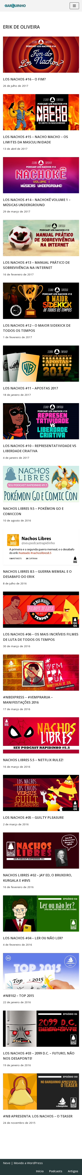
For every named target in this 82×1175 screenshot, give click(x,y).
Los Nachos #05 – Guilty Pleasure (33, 817)
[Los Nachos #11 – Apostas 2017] (41, 364)
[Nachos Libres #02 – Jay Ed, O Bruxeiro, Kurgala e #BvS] (41, 850)
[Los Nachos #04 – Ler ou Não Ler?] (41, 913)
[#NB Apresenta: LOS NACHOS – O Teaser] (41, 1091)
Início (40, 1171)
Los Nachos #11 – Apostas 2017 (30, 388)
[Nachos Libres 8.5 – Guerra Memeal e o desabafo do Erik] (41, 547)
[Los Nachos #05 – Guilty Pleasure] (41, 793)
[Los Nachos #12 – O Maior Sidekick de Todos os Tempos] (41, 301)
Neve (6, 1163)
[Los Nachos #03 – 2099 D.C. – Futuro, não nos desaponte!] (41, 1029)
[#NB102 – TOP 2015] (41, 971)
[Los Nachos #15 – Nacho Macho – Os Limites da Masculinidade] (41, 112)
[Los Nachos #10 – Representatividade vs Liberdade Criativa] (41, 421)
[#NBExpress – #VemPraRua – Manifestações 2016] (41, 673)
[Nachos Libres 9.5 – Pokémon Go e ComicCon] (41, 484)
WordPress (35, 1163)
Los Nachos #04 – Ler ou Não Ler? (33, 938)
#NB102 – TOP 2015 (18, 995)
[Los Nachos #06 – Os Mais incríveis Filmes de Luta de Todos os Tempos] (41, 610)
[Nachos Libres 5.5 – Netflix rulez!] (41, 735)
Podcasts (55, 1171)
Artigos (73, 1171)
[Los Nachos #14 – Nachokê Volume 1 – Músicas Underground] (41, 175)
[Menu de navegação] (74, 5)
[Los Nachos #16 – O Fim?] (41, 55)
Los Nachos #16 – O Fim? (24, 79)
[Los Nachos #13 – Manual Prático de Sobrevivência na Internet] (41, 238)
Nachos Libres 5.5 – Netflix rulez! (33, 760)
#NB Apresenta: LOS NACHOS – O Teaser (37, 1116)
